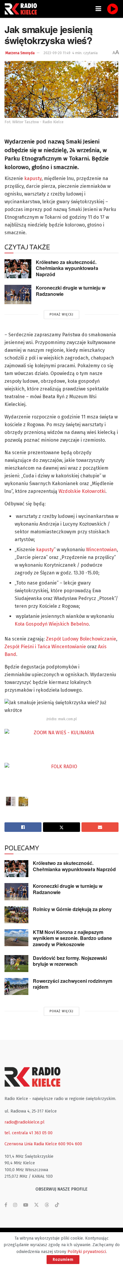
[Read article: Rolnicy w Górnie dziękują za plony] (16, 914)
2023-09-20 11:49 (57, 53)
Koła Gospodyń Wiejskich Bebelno (52, 624)
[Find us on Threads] (47, 1205)
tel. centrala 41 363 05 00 (28, 1132)
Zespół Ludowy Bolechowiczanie (81, 639)
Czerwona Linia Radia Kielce (30, 1143)
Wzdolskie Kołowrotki (82, 491)
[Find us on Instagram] (15, 1205)
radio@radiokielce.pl (24, 1122)
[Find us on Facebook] (5, 1205)
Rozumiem (63, 1259)
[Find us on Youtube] (25, 1205)
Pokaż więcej (61, 314)
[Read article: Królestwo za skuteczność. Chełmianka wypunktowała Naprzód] (17, 268)
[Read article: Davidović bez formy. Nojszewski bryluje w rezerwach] (16, 963)
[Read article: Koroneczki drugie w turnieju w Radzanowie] (17, 294)
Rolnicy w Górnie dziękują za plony (72, 909)
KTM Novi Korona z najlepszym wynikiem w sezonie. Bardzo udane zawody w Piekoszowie (72, 938)
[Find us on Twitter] (36, 1205)
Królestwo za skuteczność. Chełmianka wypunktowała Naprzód (67, 268)
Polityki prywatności (86, 1251)
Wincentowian (101, 549)
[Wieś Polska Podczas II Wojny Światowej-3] (11, 801)
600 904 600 (70, 1143)
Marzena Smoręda (20, 53)
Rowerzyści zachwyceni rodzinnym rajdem (72, 984)
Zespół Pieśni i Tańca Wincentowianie (45, 646)
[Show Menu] (98, 9)
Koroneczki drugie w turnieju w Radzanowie (70, 290)
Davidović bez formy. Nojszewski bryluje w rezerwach (70, 961)
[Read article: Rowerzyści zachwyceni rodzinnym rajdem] (16, 986)
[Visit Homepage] (22, 9)
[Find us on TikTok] (57, 1205)
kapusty (32, 178)
